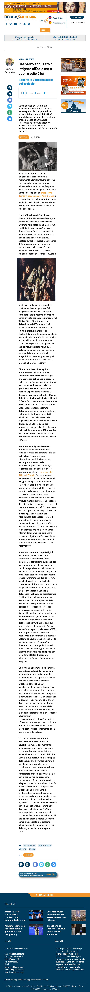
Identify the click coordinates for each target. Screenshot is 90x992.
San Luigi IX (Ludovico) (65, 36)
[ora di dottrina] (73, 106)
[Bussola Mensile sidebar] (73, 85)
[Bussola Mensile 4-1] (73, 65)
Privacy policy (10, 979)
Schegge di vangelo (24, 36)
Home (41, 47)
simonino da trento (44, 845)
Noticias (59, 23)
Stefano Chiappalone (10, 70)
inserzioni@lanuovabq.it (14, 972)
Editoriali (50, 47)
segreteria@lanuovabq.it (14, 969)
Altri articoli (45, 895)
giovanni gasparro (30, 845)
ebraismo (32, 849)
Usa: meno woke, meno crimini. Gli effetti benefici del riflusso (56, 915)
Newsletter (77, 23)
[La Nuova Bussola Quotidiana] (20, 17)
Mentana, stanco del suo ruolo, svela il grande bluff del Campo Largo (14, 930)
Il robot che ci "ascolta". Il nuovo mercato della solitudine (56, 930)
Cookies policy (23, 979)
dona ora (77, 17)
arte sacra (22, 849)
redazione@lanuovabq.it (14, 967)
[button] (45, 30)
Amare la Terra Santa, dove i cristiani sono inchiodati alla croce (15, 915)
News (58, 18)
